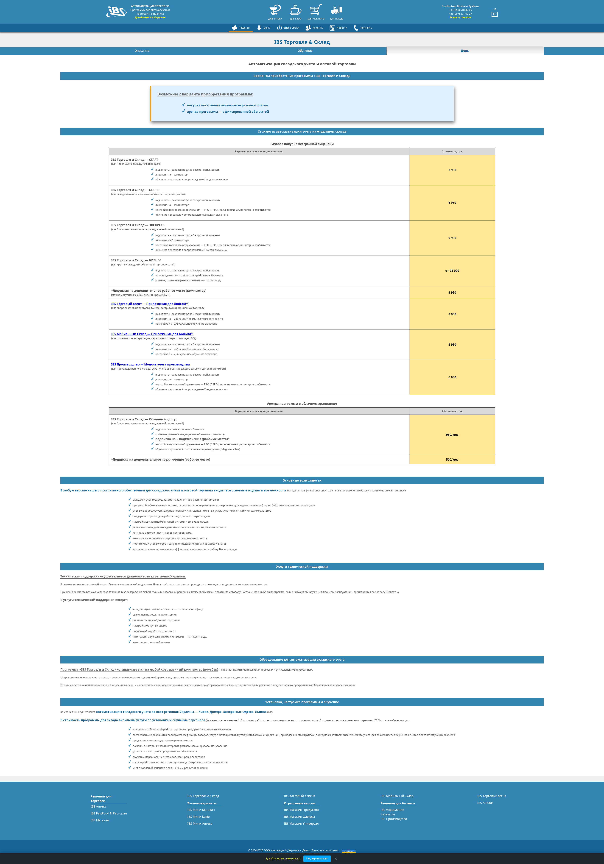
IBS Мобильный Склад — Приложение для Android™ (152, 334)
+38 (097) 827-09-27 (460, 13)
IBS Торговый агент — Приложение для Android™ (149, 304)
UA (494, 9)
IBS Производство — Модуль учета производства (150, 364)
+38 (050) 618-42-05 (460, 10)
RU (494, 14)
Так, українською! (317, 858)
